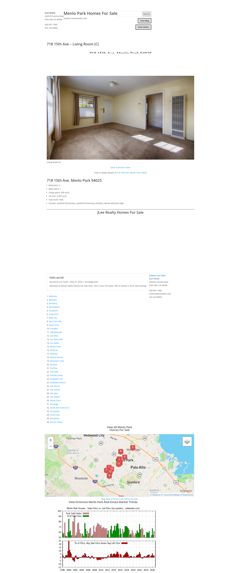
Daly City (53, 317)
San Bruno (55, 386)
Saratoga (54, 404)
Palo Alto (54, 371)
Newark (53, 364)
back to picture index (120, 167)
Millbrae (54, 350)
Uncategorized (91, 281)
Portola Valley (56, 375)
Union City (55, 415)
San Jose (54, 393)
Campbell (53, 310)
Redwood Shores (58, 382)
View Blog (144, 20)
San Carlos (55, 389)
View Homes (143, 27)
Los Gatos (54, 343)
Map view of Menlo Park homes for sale (119, 499)
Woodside (54, 418)
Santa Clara (55, 400)
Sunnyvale (55, 411)
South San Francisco (59, 407)
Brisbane (53, 303)
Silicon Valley (56, 422)
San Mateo (55, 397)
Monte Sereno (56, 357)
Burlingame (54, 307)
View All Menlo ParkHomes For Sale (119, 428)
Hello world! (57, 277)
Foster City (54, 325)
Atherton (53, 296)
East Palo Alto (55, 321)
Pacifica (53, 368)
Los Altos (54, 335)
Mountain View (57, 361)
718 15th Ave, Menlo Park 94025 (132, 172)
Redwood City (56, 379)
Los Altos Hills (56, 339)
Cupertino (53, 314)
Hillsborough (56, 332)
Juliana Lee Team (60, 281)
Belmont (53, 299)
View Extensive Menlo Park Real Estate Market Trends (103, 502)
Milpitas (54, 353)
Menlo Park (55, 346)
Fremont (54, 328)
